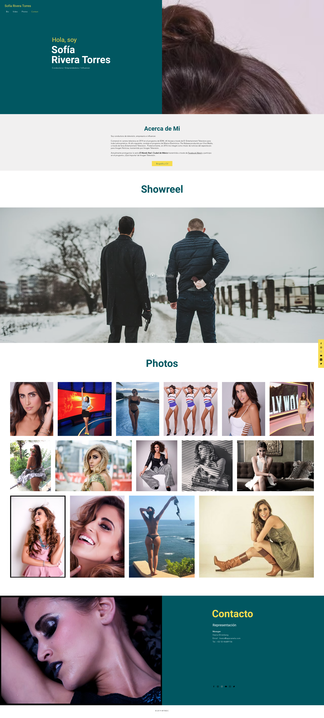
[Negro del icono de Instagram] (218, 686)
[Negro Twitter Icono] (321, 364)
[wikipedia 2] (230, 686)
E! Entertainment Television (195, 141)
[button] (7, 11)
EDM (162, 141)
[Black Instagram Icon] (321, 347)
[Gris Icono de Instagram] (321, 351)
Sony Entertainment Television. (133, 145)
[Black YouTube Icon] (321, 355)
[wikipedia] (321, 359)
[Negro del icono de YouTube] (226, 686)
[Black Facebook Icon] (321, 343)
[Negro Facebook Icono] (214, 686)
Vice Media (207, 143)
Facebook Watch (195, 153)
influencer (151, 136)
